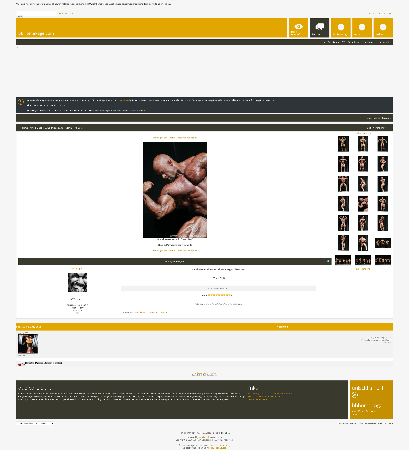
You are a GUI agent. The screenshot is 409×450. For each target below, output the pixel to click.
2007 (150, 312)
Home (369, 117)
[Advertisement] (204, 73)
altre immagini (364, 132)
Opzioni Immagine (375, 127)
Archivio (382, 423)
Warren (164, 312)
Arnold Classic (36, 127)
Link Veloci (384, 42)
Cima (390, 423)
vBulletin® (204, 437)
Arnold (137, 312)
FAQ (344, 42)
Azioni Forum (367, 42)
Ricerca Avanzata (66, 13)
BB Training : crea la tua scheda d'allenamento (270, 393)
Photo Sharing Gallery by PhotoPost (204, 373)
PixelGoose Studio (217, 447)
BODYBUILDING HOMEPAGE (363, 423)
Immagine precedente (164, 137)
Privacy (212, 445)
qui (143, 110)
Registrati (386, 117)
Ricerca (376, 117)
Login (389, 13)
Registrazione (374, 13)
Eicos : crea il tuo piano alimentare (264, 396)
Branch (156, 312)
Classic (144, 312)
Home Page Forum (330, 42)
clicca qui (60, 105)
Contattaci (343, 423)
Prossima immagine (186, 137)
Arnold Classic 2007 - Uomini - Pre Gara (64, 127)
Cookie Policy (224, 445)
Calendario (353, 42)
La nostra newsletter (258, 399)
